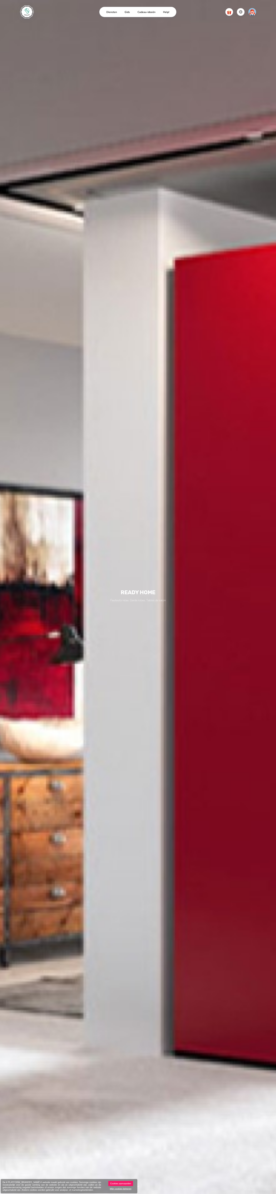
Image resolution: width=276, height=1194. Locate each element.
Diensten (111, 12)
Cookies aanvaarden (120, 1183)
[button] (229, 12)
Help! (166, 12)
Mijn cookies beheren (120, 1188)
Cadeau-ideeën (146, 12)
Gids (127, 12)
